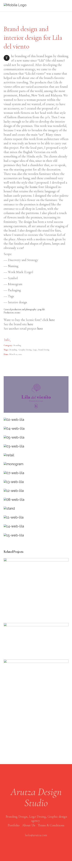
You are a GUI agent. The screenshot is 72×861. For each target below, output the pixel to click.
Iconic (34, 187)
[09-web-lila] (36, 508)
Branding (17, 345)
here (51, 320)
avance (17, 312)
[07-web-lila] (36, 473)
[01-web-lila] (36, 394)
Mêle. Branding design (36, 690)
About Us (28, 825)
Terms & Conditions (51, 825)
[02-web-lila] (36, 420)
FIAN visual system (36, 588)
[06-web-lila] (36, 455)
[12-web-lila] (36, 491)
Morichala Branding (36, 639)
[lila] (36, 464)
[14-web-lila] (36, 526)
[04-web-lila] (36, 429)
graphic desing (24, 349)
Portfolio (14, 825)
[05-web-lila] (36, 437)
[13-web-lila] (36, 482)
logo (35, 349)
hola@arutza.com (36, 835)
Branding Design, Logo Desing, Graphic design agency (36, 819)
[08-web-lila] (36, 500)
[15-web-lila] (36, 535)
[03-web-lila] (36, 446)
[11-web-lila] (36, 517)
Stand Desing (43, 349)
